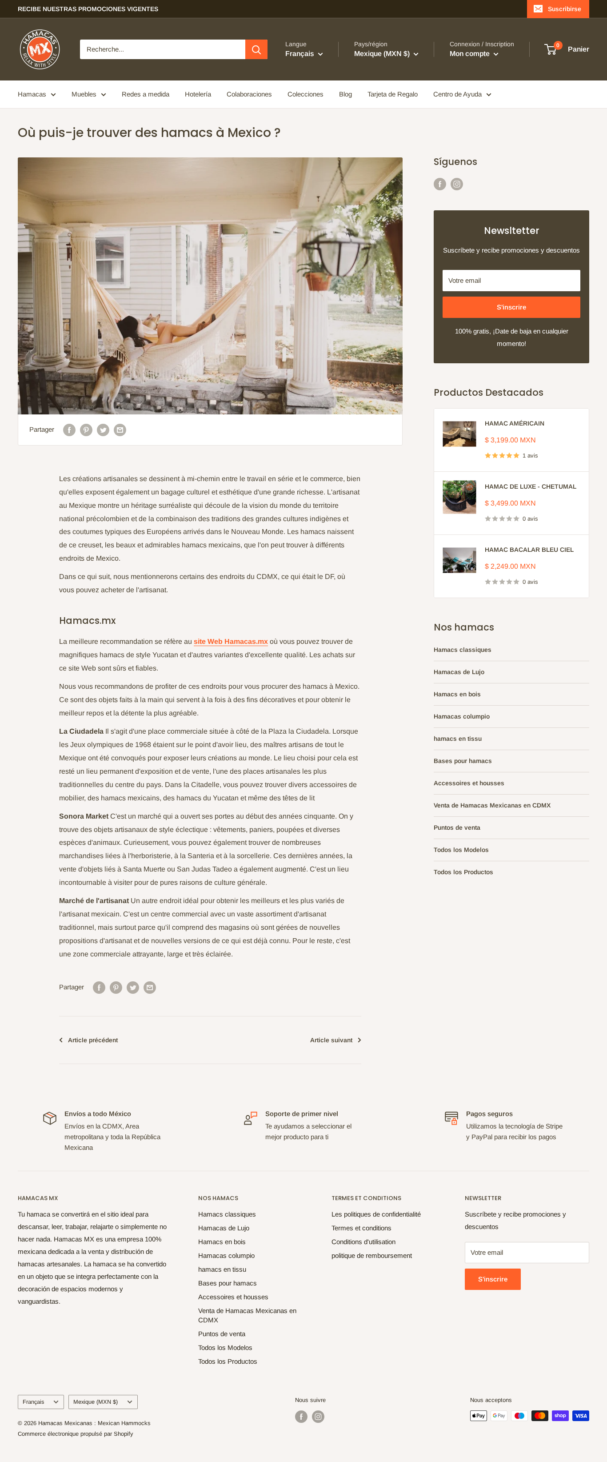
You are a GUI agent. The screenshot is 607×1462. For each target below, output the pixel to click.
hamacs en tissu (458, 738)
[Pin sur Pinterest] (86, 429)
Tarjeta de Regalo (392, 94)
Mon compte (470, 53)
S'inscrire (511, 307)
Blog (345, 94)
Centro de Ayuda (457, 94)
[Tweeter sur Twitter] (103, 429)
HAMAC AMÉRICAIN (514, 423)
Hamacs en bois (457, 694)
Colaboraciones (249, 94)
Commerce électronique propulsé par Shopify (75, 1433)
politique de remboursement (371, 1255)
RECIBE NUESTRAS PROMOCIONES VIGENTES (88, 8)
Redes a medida (145, 94)
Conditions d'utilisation (363, 1241)
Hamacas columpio (462, 716)
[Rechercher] (256, 49)
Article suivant (331, 1040)
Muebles (84, 94)
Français (33, 1401)
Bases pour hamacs (463, 760)
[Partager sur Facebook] (69, 429)
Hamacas (32, 94)
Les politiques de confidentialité (376, 1214)
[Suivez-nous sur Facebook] (440, 183)
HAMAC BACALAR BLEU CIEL (529, 549)
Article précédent (93, 1040)
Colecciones (305, 94)
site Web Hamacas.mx (231, 641)
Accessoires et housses (469, 783)
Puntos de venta (457, 827)
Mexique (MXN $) (95, 1401)
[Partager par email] (120, 429)
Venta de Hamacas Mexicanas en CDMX (492, 805)
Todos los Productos (463, 872)
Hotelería (198, 94)
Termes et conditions (361, 1228)
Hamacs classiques (462, 649)
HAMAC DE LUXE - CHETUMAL (530, 486)
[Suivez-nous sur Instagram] (457, 183)
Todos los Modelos (461, 849)
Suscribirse (564, 8)
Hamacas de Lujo (459, 671)
